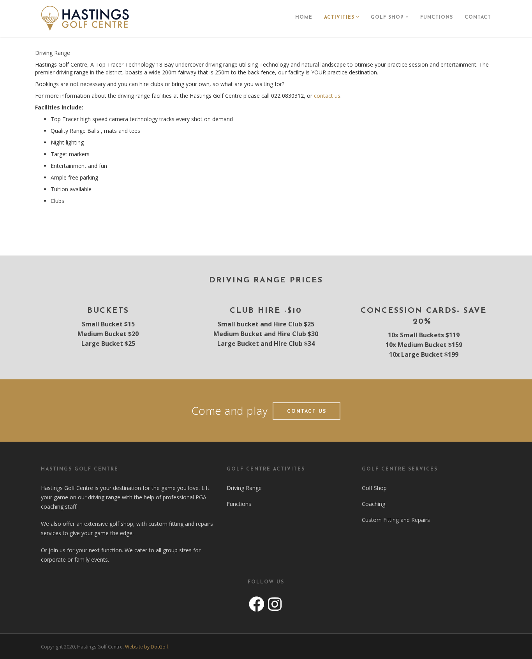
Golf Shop (387, 17)
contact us (327, 95)
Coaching (373, 503)
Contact (478, 17)
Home (303, 17)
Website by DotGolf (146, 646)
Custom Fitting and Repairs (396, 519)
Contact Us (306, 411)
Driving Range (244, 488)
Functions (436, 17)
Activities (339, 17)
